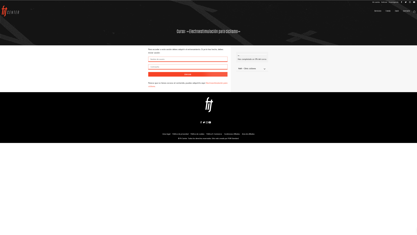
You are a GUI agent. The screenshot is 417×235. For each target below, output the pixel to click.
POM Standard (233, 138)
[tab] (252, 68)
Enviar (188, 74)
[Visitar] (402, 2)
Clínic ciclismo (247, 68)
